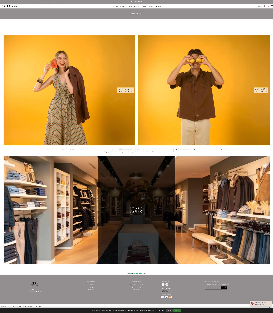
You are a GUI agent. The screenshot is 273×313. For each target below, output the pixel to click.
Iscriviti (224, 288)
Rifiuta (169, 310)
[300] (9, 6)
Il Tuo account (91, 289)
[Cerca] (262, 6)
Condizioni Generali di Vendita (136, 284)
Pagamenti (91, 284)
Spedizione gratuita (39, 2)
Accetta (177, 310)
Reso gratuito (46, 2)
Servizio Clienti (136, 289)
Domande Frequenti (136, 287)
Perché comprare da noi (35, 291)
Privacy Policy (136, 285)
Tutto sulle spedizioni (91, 285)
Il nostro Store (34, 289)
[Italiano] (268, 6)
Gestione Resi (91, 287)
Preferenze (161, 310)
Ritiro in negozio (53, 2)
